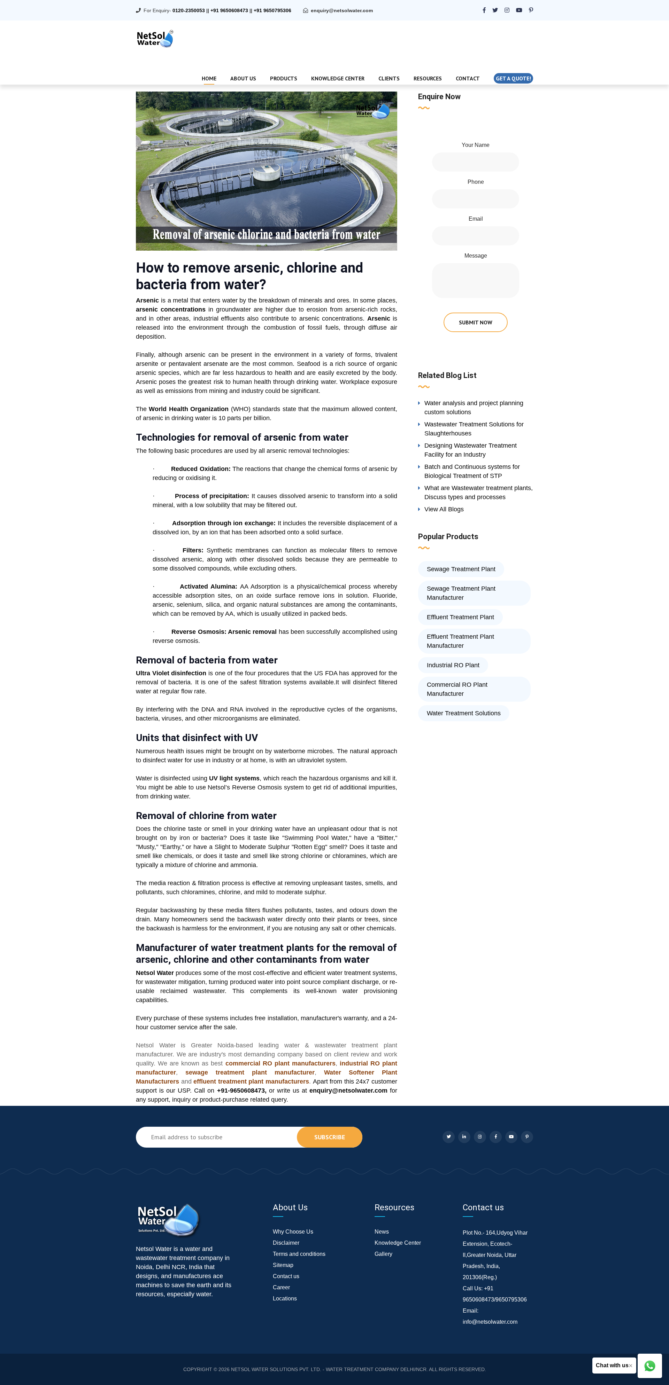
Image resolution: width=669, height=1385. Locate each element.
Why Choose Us (293, 1232)
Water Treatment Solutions (464, 713)
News (382, 1232)
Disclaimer (286, 1243)
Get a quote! (513, 78)
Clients (389, 78)
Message (475, 256)
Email (476, 219)
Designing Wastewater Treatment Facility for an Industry (470, 450)
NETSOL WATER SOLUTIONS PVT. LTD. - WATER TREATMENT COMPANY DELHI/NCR (328, 1369)
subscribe (329, 1137)
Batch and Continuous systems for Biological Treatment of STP (472, 471)
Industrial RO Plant (453, 665)
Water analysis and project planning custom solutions (473, 408)
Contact (468, 78)
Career (281, 1287)
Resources (428, 78)
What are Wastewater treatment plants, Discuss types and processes (478, 493)
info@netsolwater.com (490, 1322)
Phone (476, 182)
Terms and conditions (299, 1254)
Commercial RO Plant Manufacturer (457, 689)
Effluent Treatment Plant (460, 617)
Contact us (286, 1276)
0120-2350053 (188, 10)
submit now (475, 322)
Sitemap (283, 1265)
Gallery (383, 1254)
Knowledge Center (337, 78)
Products (283, 78)
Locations (285, 1298)
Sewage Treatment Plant (461, 569)
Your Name (476, 145)
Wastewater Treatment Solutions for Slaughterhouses (474, 429)
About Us (243, 78)
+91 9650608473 (229, 10)
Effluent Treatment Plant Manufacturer (460, 641)
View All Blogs (444, 509)
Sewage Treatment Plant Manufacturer (461, 593)
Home (209, 78)
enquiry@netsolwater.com (342, 10)
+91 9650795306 (272, 10)
